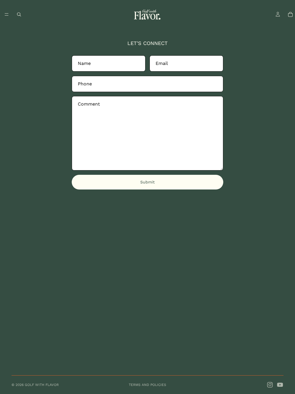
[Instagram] (269, 384)
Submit (147, 182)
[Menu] (6, 14)
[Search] (19, 14)
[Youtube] (280, 384)
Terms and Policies (147, 385)
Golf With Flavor (42, 385)
